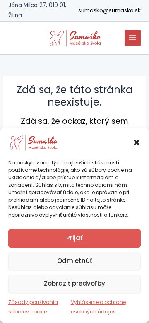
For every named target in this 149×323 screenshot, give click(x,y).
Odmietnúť (74, 260)
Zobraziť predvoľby (74, 283)
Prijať (74, 238)
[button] (136, 142)
